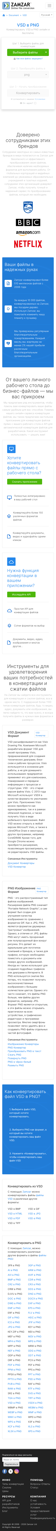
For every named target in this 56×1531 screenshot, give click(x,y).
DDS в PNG (34, 1289)
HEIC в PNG (35, 1317)
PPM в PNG (14, 1369)
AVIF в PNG (34, 1274)
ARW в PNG (34, 1270)
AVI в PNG (13, 1274)
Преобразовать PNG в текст (24, 1051)
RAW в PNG (14, 1388)
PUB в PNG (14, 1383)
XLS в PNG (34, 1426)
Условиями (40, 99)
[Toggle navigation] (49, 6)
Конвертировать (28, 93)
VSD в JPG (34, 1213)
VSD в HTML (15, 1213)
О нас (33, 1500)
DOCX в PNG (35, 1298)
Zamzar (27, 1191)
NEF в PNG (14, 1350)
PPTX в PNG (15, 1379)
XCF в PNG (14, 1426)
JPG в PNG (14, 1326)
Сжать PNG (14, 1054)
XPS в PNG (34, 1431)
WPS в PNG (14, 1421)
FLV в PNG (34, 1312)
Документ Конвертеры (21, 863)
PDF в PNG (14, 1364)
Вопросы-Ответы (40, 1483)
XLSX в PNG (15, 1431)
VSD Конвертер (40, 734)
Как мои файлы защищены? (29, 58)
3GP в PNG (34, 1265)
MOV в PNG (34, 1336)
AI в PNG (13, 1270)
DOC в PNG (14, 1298)
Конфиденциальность (42, 1518)
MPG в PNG (34, 1341)
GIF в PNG (13, 1317)
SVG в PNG (34, 1393)
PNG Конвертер (41, 890)
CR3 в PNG (34, 1284)
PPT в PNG (34, 1374)
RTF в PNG (34, 1388)
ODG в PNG (34, 1350)
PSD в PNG (34, 1379)
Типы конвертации (13, 1483)
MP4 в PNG (14, 1341)
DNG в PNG (34, 1293)
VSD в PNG (34, 1218)
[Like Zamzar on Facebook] (5, 1471)
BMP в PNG (14, 1279)
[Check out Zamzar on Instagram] (16, 1471)
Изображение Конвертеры (23, 1044)
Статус (34, 1487)
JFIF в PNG (34, 1322)
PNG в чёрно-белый (19, 1061)
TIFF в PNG (34, 1398)
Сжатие (6, 1487)
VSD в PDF (14, 1218)
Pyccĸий (45, 15)
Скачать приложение (24, 481)
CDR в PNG (34, 1279)
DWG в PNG (14, 1303)
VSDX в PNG (35, 1402)
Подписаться (11, 1464)
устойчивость (38, 1503)
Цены (5, 1491)
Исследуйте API (21, 594)
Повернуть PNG (17, 1058)
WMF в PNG (35, 1412)
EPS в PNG (34, 1308)
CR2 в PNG (14, 1284)
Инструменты (10, 1507)
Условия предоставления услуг (39, 1511)
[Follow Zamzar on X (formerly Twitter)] (11, 1471)
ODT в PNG (34, 1355)
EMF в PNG (14, 1308)
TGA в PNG (14, 1398)
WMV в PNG (15, 1417)
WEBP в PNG (15, 1412)
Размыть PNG (16, 1065)
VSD (25, 15)
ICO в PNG (14, 1322)
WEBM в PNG (35, 1407)
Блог (5, 1511)
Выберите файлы (25, 52)
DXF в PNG (34, 1303)
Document (14, 15)
